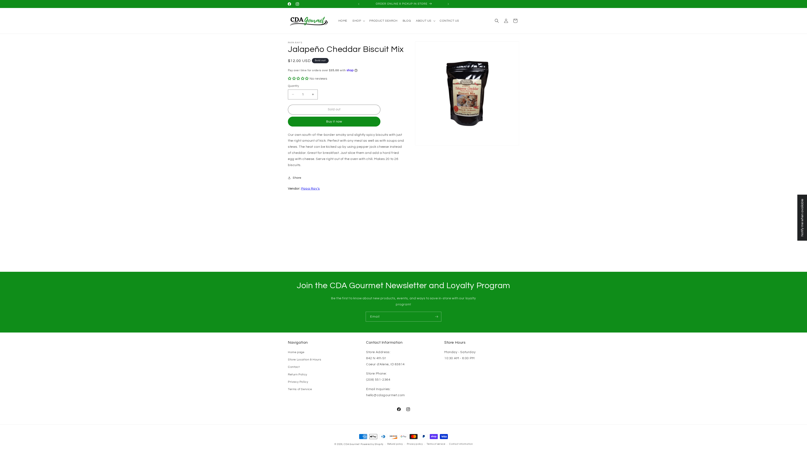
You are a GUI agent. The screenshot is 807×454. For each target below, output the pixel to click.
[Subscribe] (436, 317)
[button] (358, 20)
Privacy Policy (298, 381)
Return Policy (297, 374)
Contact (294, 367)
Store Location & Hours (304, 359)
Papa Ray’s (310, 188)
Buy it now (334, 121)
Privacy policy (415, 444)
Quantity (293, 85)
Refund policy (395, 444)
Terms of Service (300, 389)
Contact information (461, 444)
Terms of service (436, 444)
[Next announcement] (448, 4)
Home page (296, 352)
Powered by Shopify (372, 444)
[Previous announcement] (358, 4)
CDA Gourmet (352, 444)
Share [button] (297, 177)
